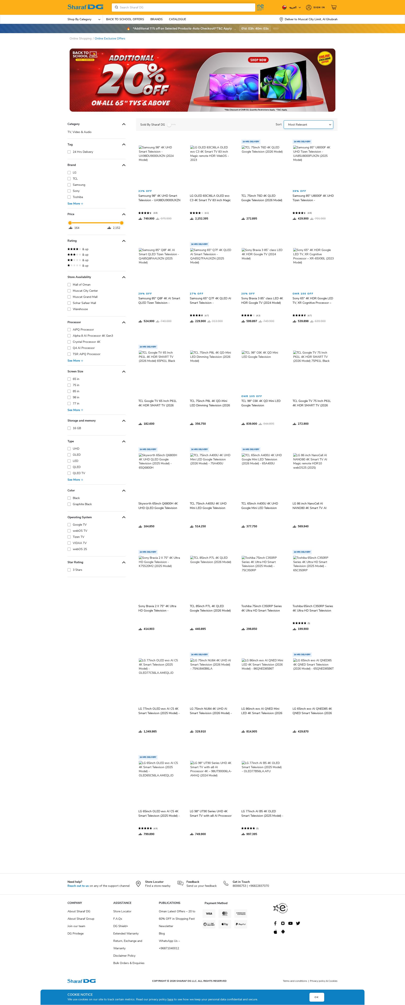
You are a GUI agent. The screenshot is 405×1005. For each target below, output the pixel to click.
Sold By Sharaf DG (152, 125)
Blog (162, 934)
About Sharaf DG (79, 911)
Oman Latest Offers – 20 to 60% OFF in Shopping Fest (177, 915)
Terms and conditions (295, 981)
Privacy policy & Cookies (324, 981)
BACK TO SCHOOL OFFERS (125, 19)
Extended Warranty (126, 934)
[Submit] (115, 7)
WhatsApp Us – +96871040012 (169, 944)
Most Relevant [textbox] (297, 125)
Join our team (76, 926)
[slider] (70, 223)
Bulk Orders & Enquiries (128, 963)
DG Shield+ (120, 926)
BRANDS (156, 19)
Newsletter (166, 926)
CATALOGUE (177, 19)
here (170, 999)
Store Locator (122, 911)
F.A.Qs (117, 919)
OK (317, 997)
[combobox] (183, 7)
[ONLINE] (202, 80)
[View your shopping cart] (334, 7)
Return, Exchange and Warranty (127, 944)
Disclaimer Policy (124, 956)
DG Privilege (76, 934)
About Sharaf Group (81, 919)
